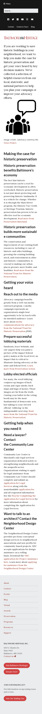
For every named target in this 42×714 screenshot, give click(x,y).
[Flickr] (18, 19)
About (6, 583)
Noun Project (10, 142)
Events (7, 594)
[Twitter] (13, 19)
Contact (7, 588)
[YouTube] (22, 19)
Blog (6, 599)
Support (7, 633)
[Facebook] (8, 19)
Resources (8, 627)
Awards (7, 610)
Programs (8, 622)
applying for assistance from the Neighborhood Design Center (20, 565)
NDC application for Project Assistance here (21, 558)
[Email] (32, 19)
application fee (26, 489)
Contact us (9, 656)
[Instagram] (27, 19)
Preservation (9, 616)
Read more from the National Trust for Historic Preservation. (19, 273)
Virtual (7, 605)
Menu (8, 3)
